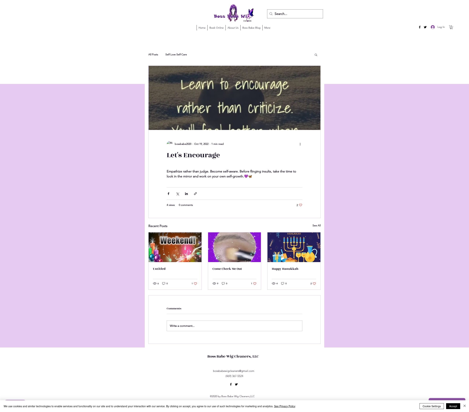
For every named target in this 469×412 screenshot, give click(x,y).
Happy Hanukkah (285, 268)
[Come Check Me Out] (234, 247)
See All (317, 225)
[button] (451, 27)
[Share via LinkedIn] (186, 193)
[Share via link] (195, 193)
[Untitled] (175, 247)
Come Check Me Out (227, 268)
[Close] (464, 406)
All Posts (153, 54)
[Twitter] (425, 27)
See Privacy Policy (284, 406)
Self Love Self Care (176, 54)
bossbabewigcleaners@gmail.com (233, 371)
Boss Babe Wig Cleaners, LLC (233, 356)
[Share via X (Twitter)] (177, 193)
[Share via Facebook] (168, 193)
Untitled (159, 268)
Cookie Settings (432, 406)
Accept (453, 406)
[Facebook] (420, 27)
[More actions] (300, 144)
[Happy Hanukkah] (293, 247)
